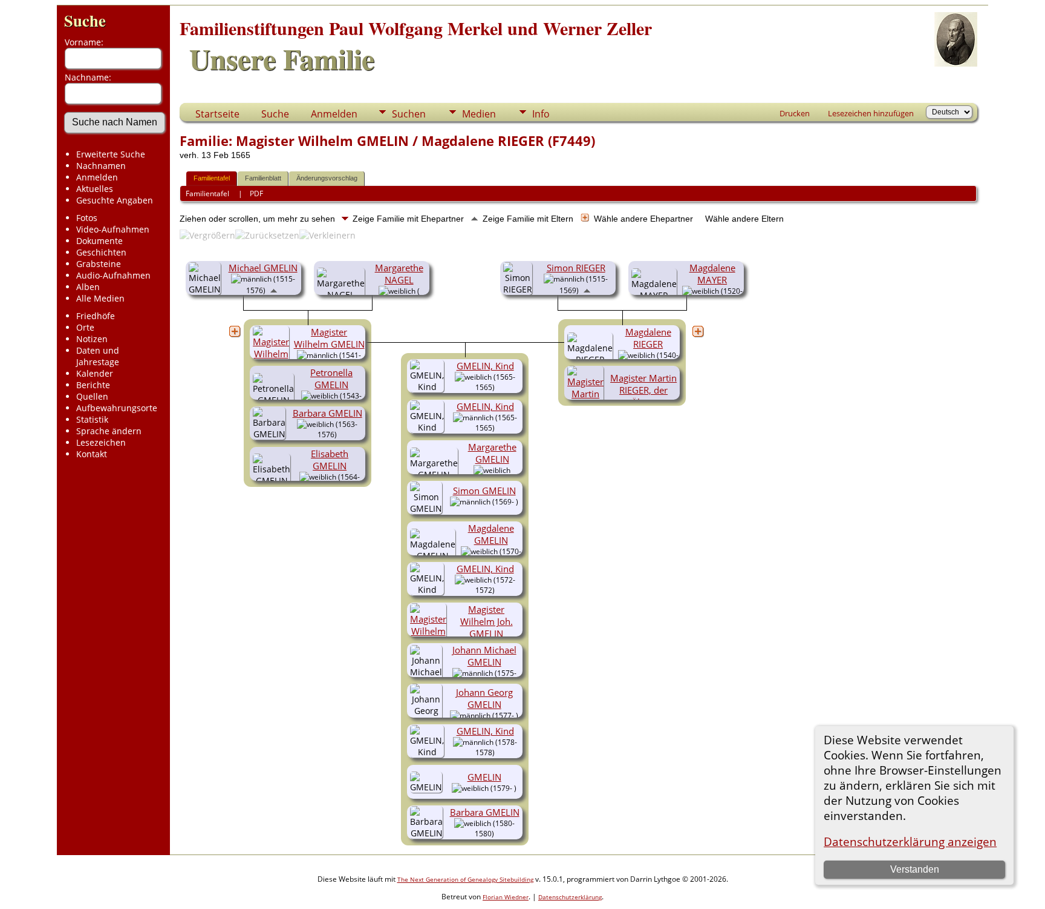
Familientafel (212, 178)
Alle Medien (100, 298)
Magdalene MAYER (712, 274)
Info (541, 114)
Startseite (217, 114)
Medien (479, 114)
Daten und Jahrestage (97, 356)
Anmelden (97, 177)
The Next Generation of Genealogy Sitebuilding (465, 879)
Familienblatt (263, 178)
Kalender (94, 373)
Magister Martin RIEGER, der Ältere (643, 390)
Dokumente (99, 240)
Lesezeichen (101, 442)
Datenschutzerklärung (570, 897)
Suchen (409, 114)
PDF (256, 193)
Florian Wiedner (506, 897)
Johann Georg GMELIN (484, 698)
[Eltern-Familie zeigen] (273, 289)
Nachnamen (101, 165)
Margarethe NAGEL (399, 274)
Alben (88, 287)
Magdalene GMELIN (491, 534)
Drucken (795, 113)
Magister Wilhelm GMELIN (329, 338)
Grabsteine (98, 263)
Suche (85, 20)
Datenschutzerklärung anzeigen (910, 841)
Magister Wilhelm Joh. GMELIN (486, 621)
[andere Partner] (235, 331)
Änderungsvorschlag (326, 178)
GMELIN (484, 777)
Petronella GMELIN (331, 378)
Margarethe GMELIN (492, 453)
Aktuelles (94, 188)
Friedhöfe (95, 316)
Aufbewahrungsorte (116, 408)
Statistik (92, 419)
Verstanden (914, 869)
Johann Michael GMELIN (484, 656)
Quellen (92, 396)
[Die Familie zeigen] (484, 508)
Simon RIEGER (576, 268)
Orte (85, 327)
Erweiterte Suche (110, 154)
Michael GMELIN (263, 268)
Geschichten (101, 252)
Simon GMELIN (484, 490)
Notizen (92, 339)
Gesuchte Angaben (114, 200)
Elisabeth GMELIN (329, 460)
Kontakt (91, 454)
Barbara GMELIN (327, 413)
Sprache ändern (109, 431)
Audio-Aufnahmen (113, 275)
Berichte (93, 385)
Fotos (86, 217)
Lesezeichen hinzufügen (871, 113)
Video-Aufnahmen (112, 229)
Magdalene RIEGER (648, 338)
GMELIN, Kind (485, 366)
